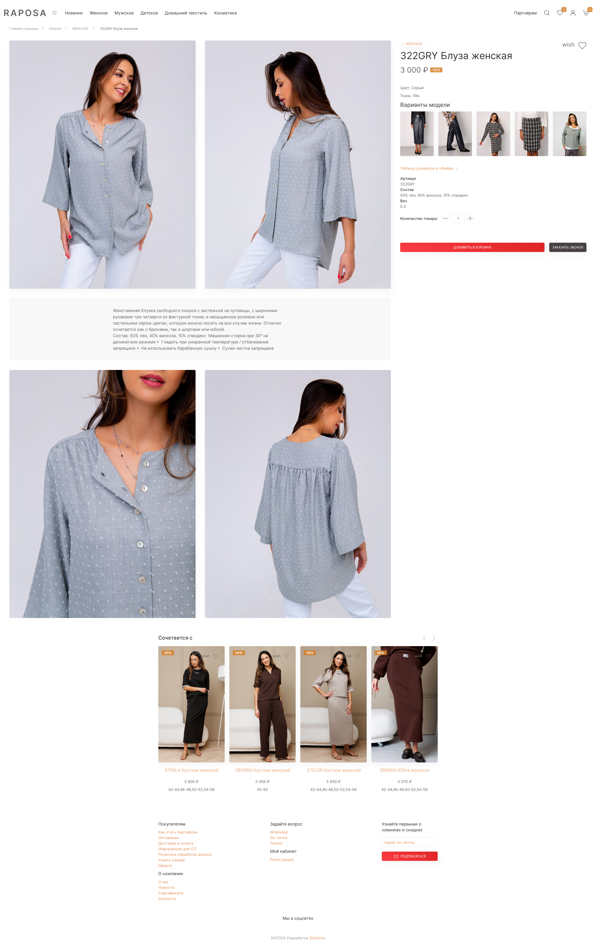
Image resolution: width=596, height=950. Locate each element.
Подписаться (413, 856)
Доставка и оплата (175, 843)
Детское (149, 12)
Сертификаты (170, 893)
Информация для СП (177, 848)
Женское (99, 12)
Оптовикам (168, 837)
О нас (163, 882)
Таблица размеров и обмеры (427, 168)
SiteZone (317, 938)
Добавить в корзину (472, 247)
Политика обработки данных (185, 854)
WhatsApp (279, 832)
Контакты (167, 898)
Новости (166, 887)
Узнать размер (171, 860)
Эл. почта (278, 837)
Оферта (165, 865)
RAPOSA (25, 12)
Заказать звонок (567, 247)
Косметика (225, 12)
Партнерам (525, 12)
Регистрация (282, 859)
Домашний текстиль (186, 12)
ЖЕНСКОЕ (413, 44)
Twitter (276, 843)
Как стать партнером (177, 832)
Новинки (74, 12)
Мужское (124, 12)
